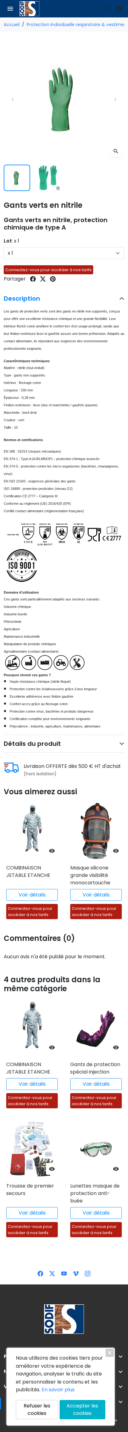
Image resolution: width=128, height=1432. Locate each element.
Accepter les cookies (82, 1409)
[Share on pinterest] (52, 279)
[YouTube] (64, 1273)
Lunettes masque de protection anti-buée (95, 1193)
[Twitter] (52, 1273)
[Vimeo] (76, 1273)
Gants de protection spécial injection (95, 1068)
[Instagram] (87, 1273)
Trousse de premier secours (30, 1189)
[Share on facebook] (33, 279)
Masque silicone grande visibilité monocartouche (90, 875)
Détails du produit (32, 743)
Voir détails (32, 894)
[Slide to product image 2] (48, 178)
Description (22, 298)
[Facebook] (40, 1273)
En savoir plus (58, 1389)
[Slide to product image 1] (17, 178)
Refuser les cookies (37, 1409)
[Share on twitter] (43, 279)
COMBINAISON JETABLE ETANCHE (28, 871)
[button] (107, 9)
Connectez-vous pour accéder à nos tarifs (48, 270)
